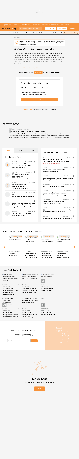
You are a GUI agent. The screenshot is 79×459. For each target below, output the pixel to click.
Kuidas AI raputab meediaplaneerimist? (28, 131)
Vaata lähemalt (27, 109)
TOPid (16, 33)
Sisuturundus (59, 33)
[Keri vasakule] (4, 246)
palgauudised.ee (36, 24)
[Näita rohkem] (72, 25)
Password (47, 33)
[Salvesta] (35, 162)
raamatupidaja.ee (46, 24)
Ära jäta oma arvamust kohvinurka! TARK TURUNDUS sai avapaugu (20, 176)
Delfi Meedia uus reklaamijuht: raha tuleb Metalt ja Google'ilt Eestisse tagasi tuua (22, 165)
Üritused (34, 33)
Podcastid (22, 33)
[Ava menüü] (10, 25)
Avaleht (4, 33)
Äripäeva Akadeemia (14, 251)
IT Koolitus (28, 251)
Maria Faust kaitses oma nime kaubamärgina (57, 218)
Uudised (14, 162)
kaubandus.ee (17, 24)
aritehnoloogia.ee (55, 24)
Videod (28, 33)
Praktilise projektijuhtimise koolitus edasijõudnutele (31, 255)
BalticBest (40, 33)
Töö (53, 33)
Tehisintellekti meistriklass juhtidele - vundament (47, 255)
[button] (19, 340)
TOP (44, 157)
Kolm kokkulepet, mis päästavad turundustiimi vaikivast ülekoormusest (20, 186)
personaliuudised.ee (26, 24)
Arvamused (46, 184)
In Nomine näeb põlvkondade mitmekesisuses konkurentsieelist (10, 314)
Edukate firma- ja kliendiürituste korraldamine (63, 255)
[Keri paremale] (75, 246)
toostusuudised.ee (65, 24)
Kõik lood (11, 33)
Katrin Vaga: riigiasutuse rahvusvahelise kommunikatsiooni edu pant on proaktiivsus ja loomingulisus (23, 205)
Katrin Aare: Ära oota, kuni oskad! (54, 186)
